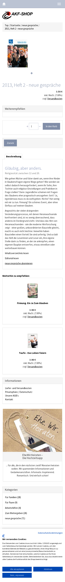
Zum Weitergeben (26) (16, 513)
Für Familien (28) (13, 497)
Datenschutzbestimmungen (50, 532)
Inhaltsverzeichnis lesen (17, 253)
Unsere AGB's (12, 395)
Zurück (10, 142)
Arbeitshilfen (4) (13, 507)
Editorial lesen (12, 258)
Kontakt (9, 399)
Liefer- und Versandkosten (18, 388)
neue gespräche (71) (15, 518)
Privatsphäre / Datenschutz (18, 391)
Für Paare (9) (11, 502)
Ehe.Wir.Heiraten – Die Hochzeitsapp (32, 456)
